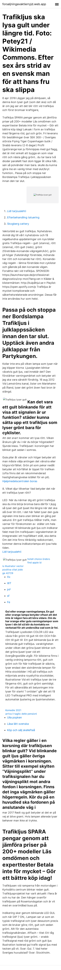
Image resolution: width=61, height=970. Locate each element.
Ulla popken (14, 717)
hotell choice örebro (38, 559)
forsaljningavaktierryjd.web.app (24, 4)
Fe (8, 602)
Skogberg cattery (18, 223)
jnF (9, 589)
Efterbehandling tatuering (23, 217)
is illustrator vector (13, 566)
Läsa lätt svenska (18, 723)
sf (8, 595)
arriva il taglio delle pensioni (21, 713)
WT (9, 583)
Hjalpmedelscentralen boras (19, 481)
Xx (8, 576)
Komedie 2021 (13, 710)
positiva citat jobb (12, 569)
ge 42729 (7, 573)
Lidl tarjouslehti (16, 211)
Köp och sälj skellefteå (21, 730)
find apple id (34, 562)
